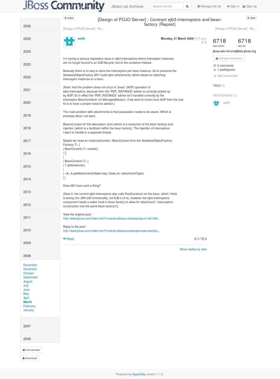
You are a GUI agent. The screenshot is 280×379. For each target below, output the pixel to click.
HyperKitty (139, 374)
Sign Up (251, 6)
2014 (27, 178)
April (26, 298)
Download (31, 358)
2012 (27, 204)
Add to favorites (227, 76)
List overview (32, 350)
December (30, 265)
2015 (27, 166)
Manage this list (210, 6)
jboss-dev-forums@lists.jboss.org (234, 51)
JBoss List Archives (127, 6)
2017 (27, 140)
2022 (27, 76)
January (28, 310)
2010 (27, 230)
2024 (27, 51)
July (25, 285)
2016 (27, 153)
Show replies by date (193, 249)
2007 (27, 325)
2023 (27, 64)
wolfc (81, 38)
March (27, 302)
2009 (27, 242)
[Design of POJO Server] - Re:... (84, 28)
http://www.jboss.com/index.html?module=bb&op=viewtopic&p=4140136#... (111, 218)
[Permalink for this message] (205, 42)
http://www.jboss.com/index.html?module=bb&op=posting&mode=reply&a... (111, 231)
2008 (27, 255)
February (29, 306)
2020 (27, 102)
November (30, 269)
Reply (70, 239)
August (27, 281)
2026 (27, 25)
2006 (27, 338)
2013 (27, 191)
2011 (27, 217)
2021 (27, 89)
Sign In (234, 6)
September (30, 277)
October (28, 273)
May (26, 293)
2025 (27, 38)
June (26, 289)
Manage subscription (230, 58)
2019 (27, 115)
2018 (27, 127)
